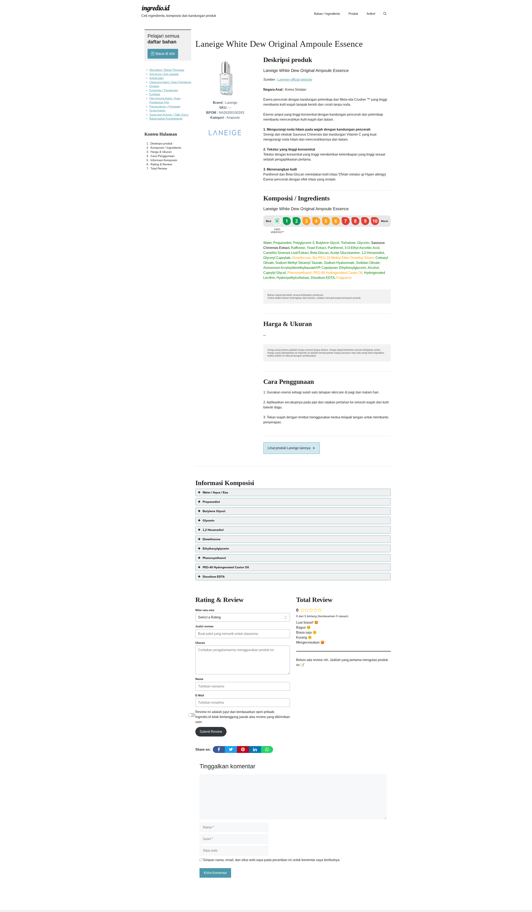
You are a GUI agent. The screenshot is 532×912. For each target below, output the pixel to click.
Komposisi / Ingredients (165, 147)
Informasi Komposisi (163, 160)
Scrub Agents (157, 110)
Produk (353, 13)
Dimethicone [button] (211, 539)
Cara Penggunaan (162, 155)
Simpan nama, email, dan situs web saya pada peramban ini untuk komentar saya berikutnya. (271, 860)
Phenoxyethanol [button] (214, 558)
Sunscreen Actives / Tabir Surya (168, 114)
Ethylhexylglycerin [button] (216, 548)
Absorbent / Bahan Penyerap (166, 70)
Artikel (371, 13)
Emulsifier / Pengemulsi (163, 90)
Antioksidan (156, 78)
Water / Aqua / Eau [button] (215, 492)
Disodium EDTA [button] (214, 576)
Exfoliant (154, 94)
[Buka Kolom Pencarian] (385, 13)
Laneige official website (294, 79)
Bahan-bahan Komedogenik (165, 118)
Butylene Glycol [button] (214, 511)
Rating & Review (161, 164)
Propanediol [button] (211, 501)
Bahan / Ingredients (327, 13)
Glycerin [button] (208, 520)
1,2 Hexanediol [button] (213, 529)
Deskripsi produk (161, 143)
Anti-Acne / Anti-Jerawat (164, 73)
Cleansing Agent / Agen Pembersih (170, 82)
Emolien (154, 86)
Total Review (158, 168)
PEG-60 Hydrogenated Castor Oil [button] (226, 567)
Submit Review (211, 731)
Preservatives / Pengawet (164, 106)
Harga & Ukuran (161, 151)
